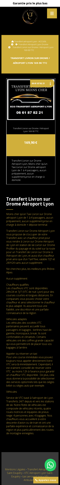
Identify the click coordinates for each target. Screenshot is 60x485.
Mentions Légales (15, 469)
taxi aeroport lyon (32, 476)
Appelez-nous (47, 480)
